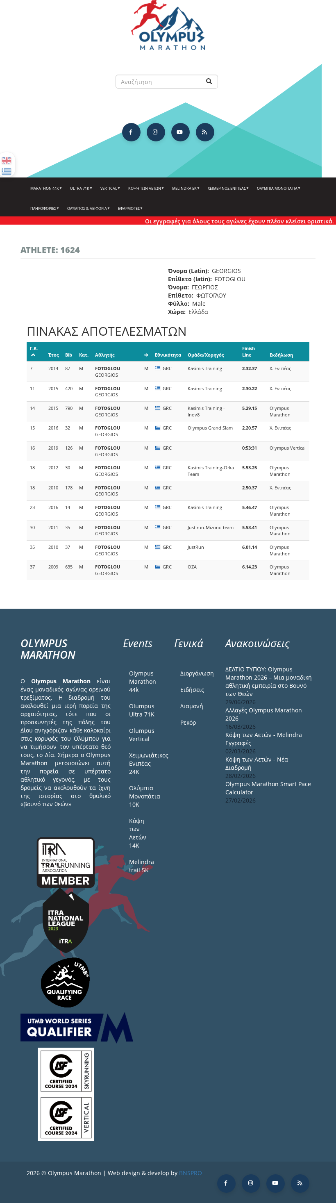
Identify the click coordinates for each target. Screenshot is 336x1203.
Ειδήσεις (192, 690)
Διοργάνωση (196, 673)
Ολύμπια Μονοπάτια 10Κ (144, 796)
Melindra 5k (182, 191)
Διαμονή (191, 706)
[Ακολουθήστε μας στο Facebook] (131, 132)
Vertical (107, 191)
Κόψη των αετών (143, 191)
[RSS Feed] (205, 132)
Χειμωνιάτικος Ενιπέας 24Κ (145, 763)
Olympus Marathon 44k (142, 681)
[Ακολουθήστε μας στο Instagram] (156, 132)
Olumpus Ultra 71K (141, 710)
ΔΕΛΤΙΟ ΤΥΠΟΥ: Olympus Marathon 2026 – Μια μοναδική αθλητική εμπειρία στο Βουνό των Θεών (268, 681)
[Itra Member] (65, 862)
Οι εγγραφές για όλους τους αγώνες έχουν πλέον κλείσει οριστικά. (228, 221)
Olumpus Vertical (141, 735)
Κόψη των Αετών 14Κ (137, 833)
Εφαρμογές (127, 211)
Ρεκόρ (188, 722)
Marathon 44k (43, 191)
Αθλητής (104, 355)
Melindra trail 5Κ (141, 866)
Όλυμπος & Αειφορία (85, 211)
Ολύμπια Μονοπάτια (275, 191)
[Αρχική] (168, 29)
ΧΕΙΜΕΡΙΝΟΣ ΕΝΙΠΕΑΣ (225, 191)
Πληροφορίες (41, 211)
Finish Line (248, 351)
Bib (68, 355)
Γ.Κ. (34, 348)
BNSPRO (190, 1173)
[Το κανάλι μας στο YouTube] (180, 132)
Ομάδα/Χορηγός (206, 355)
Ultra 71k (77, 191)
